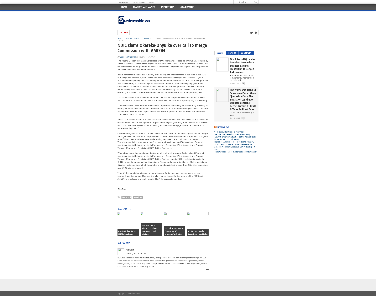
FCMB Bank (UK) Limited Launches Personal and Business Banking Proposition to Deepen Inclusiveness (242, 66)
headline (138, 197)
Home (123, 7)
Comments (246, 53)
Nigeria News (223, 127)
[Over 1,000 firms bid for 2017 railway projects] (128, 214)
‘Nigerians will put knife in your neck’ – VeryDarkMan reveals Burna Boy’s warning (232, 133)
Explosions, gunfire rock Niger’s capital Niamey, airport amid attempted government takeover (234, 143)
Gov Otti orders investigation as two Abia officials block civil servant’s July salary (235, 138)
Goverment (187, 7)
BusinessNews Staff (128, 57)
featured (126, 197)
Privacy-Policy (139, 2)
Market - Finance (132, 39)
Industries (167, 7)
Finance (146, 39)
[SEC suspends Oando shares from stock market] (198, 214)
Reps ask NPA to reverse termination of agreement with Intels (174, 231)
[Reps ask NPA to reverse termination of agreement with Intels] (174, 214)
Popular (232, 53)
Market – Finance (144, 7)
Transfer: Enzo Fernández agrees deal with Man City (235, 152)
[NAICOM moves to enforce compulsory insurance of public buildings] (151, 214)
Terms (151, 2)
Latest (220, 53)
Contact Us (124, 2)
